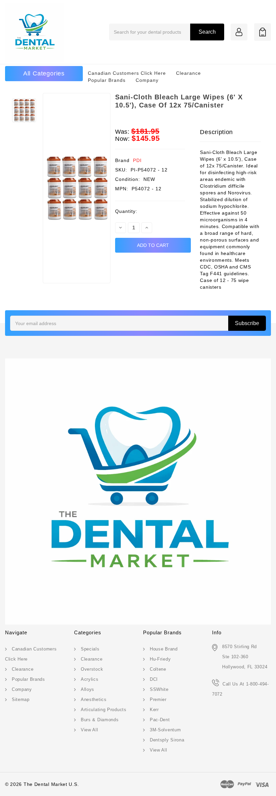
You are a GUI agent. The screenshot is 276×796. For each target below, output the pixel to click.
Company (147, 80)
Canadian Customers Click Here (127, 73)
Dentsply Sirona (167, 739)
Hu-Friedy (160, 659)
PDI (137, 160)
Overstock (92, 669)
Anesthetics (94, 699)
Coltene (158, 669)
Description (216, 132)
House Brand (164, 648)
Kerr (154, 709)
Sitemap (21, 699)
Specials (90, 648)
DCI (154, 679)
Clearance (188, 73)
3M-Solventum (165, 729)
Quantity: (126, 211)
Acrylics (90, 679)
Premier (158, 699)
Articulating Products (104, 709)
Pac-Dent (160, 719)
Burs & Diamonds (100, 719)
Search (207, 32)
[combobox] (166, 32)
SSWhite (159, 689)
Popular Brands (107, 80)
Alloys (87, 689)
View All (89, 729)
